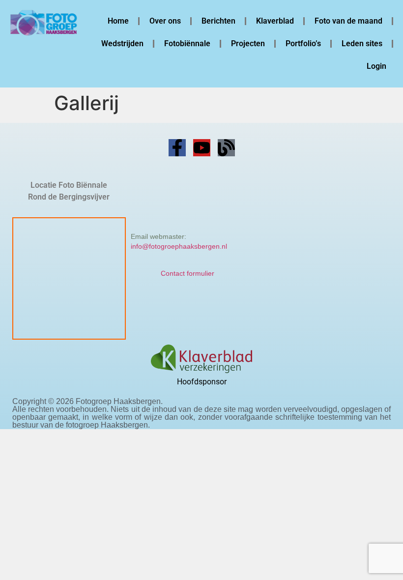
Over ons (165, 21)
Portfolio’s (303, 43)
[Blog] (226, 147)
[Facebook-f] (177, 147)
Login (376, 66)
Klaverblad (275, 21)
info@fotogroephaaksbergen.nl (179, 246)
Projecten (248, 43)
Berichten (218, 21)
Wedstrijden (122, 43)
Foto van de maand (348, 21)
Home (118, 21)
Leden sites (362, 43)
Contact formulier (187, 273)
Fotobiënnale (187, 43)
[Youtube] (201, 147)
